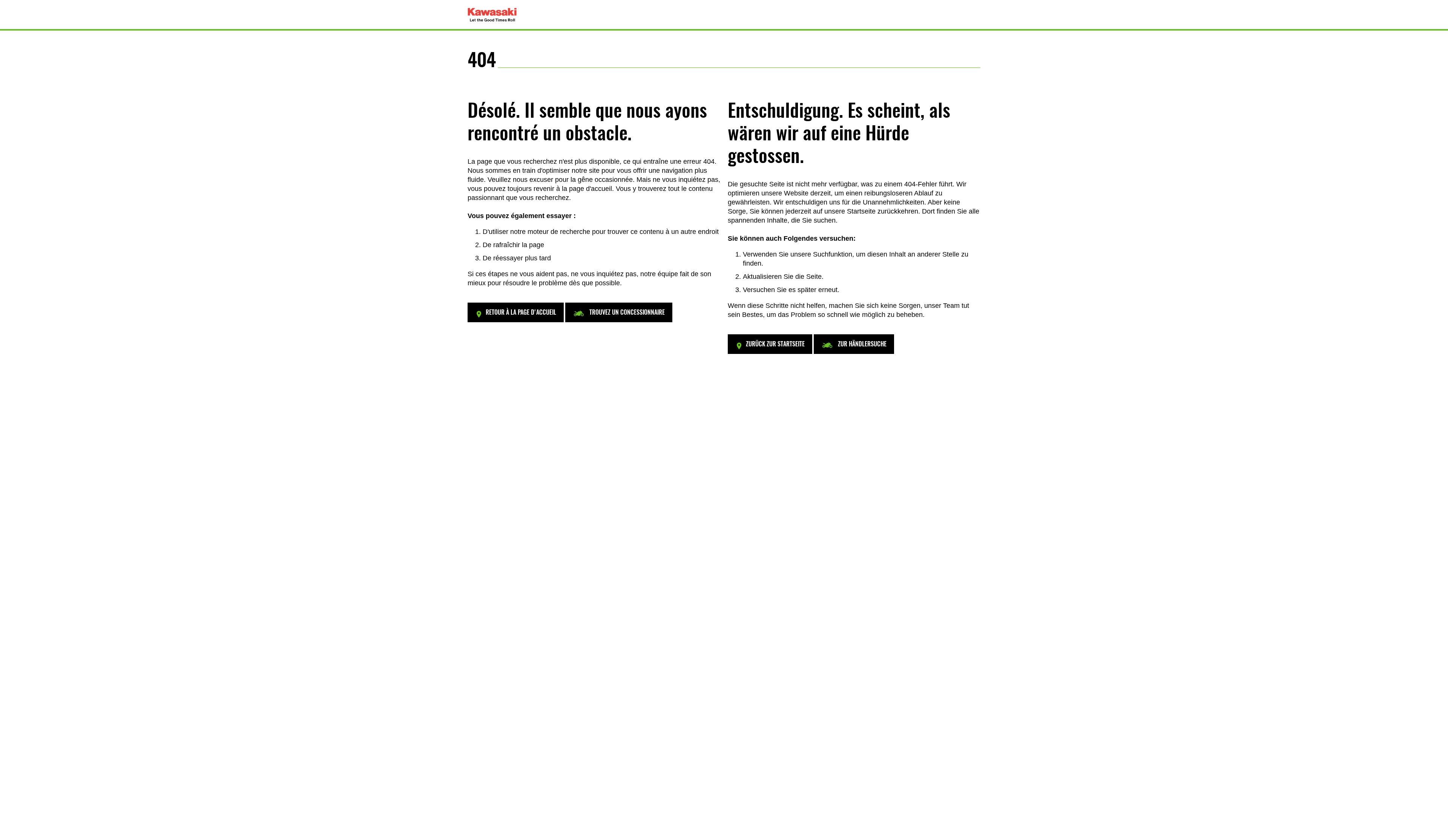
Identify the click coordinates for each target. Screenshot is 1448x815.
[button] (516, 312)
